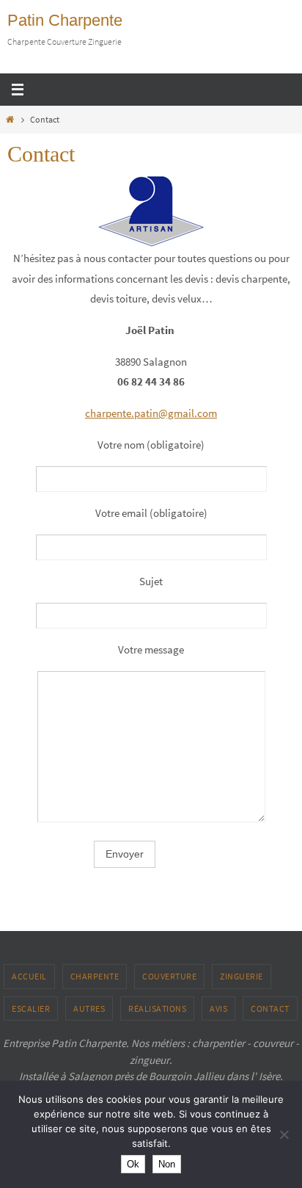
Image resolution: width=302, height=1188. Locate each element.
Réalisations (157, 1008)
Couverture (169, 976)
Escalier (31, 1008)
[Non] (283, 1134)
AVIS (218, 1008)
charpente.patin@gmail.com (151, 413)
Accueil (29, 976)
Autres (89, 1008)
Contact (270, 1008)
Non (166, 1164)
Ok (133, 1164)
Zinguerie (241, 976)
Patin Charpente (64, 20)
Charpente (94, 976)
